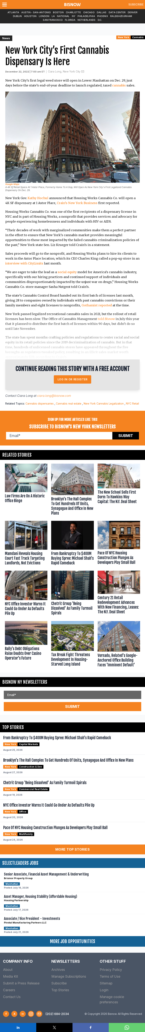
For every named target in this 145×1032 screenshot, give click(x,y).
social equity (67, 272)
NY (74, 16)
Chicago (89, 12)
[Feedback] (39, 1014)
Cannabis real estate (68, 403)
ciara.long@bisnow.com (54, 396)
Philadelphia (86, 16)
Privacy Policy (111, 970)
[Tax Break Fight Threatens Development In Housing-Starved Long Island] (72, 645)
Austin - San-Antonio (36, 12)
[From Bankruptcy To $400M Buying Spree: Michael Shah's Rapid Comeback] (72, 544)
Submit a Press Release (21, 983)
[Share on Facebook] (90, 1027)
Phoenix (102, 16)
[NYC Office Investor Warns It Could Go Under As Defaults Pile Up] (26, 594)
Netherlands (86, 19)
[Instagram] (31, 1014)
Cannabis (137, 37)
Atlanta (13, 12)
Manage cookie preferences (112, 999)
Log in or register (73, 379)
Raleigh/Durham (121, 16)
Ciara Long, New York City (64, 71)
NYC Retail (132, 403)
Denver (132, 12)
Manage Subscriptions (68, 976)
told (106, 319)
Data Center (117, 12)
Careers (9, 990)
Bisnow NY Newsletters (24, 682)
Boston (58, 12)
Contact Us (12, 997)
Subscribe (135, 4)
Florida (70, 19)
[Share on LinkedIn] (18, 1027)
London (44, 16)
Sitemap (106, 983)
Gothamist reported (97, 305)
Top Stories (60, 990)
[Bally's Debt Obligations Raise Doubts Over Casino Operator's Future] (26, 645)
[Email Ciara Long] (82, 71)
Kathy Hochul (38, 198)
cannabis (119, 85)
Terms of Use (110, 976)
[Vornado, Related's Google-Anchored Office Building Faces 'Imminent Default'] (119, 645)
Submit (125, 435)
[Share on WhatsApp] (127, 1027)
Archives (58, 970)
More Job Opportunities (72, 941)
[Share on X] (54, 1027)
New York (123, 37)
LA (53, 16)
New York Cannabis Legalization (104, 403)
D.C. (100, 19)
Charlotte (73, 12)
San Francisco (53, 19)
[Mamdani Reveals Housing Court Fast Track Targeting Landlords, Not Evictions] (26, 544)
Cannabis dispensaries (39, 403)
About (7, 970)
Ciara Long (25, 396)
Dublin (17, 16)
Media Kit (10, 976)
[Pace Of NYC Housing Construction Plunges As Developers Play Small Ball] (119, 544)
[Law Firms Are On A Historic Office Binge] (26, 490)
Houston (30, 16)
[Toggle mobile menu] (5, 4)
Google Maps (12, 184)
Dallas (101, 12)
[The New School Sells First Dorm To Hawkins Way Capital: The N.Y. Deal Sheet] (119, 490)
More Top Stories (72, 849)
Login (104, 990)
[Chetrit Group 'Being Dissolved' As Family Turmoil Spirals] (72, 594)
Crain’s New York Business (77, 203)
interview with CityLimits (24, 263)
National (63, 16)
